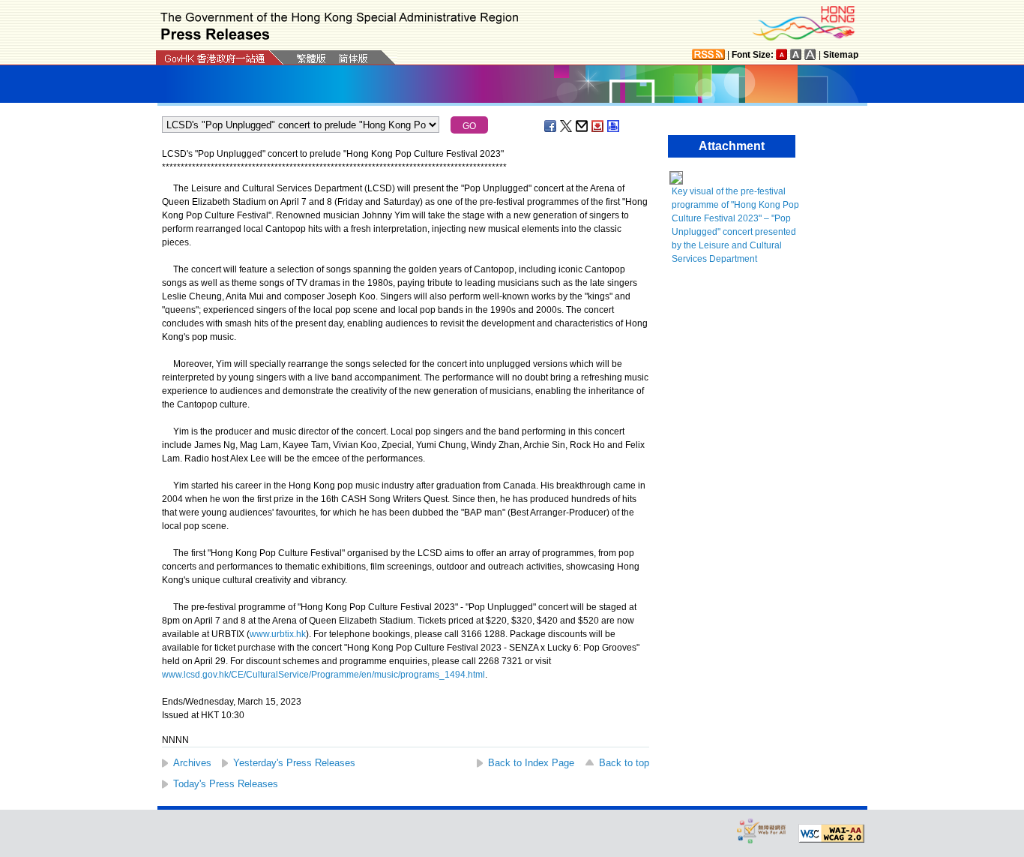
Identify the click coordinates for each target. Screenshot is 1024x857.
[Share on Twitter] (566, 126)
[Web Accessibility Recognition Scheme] (762, 830)
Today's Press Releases (225, 783)
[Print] (614, 126)
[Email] (582, 126)
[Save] (598, 126)
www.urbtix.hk (278, 634)
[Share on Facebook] (551, 126)
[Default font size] (782, 54)
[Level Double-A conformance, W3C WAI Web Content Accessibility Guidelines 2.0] (831, 833)
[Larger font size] (796, 54)
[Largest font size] (810, 54)
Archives (192, 762)
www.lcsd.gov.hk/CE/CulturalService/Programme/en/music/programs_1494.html (323, 674)
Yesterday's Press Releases (294, 762)
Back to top (624, 762)
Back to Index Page (531, 762)
